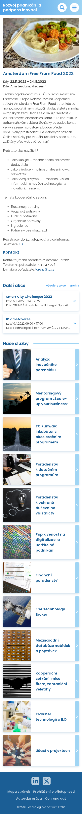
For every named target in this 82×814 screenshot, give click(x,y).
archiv (74, 286)
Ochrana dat (55, 798)
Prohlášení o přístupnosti (54, 791)
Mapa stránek (18, 791)
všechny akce (56, 286)
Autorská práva (29, 798)
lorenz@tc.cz (45, 269)
